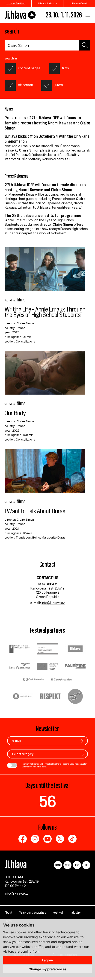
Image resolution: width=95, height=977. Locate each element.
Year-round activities (32, 912)
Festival (58, 912)
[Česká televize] (33, 680)
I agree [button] (47, 960)
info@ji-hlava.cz (53, 602)
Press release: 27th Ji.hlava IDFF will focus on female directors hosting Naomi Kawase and (47, 122)
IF (86, 865)
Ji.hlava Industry (47, 3)
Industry (75, 912)
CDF (67, 865)
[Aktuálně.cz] (22, 697)
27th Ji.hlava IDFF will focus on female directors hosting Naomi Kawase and (45, 187)
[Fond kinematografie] (47, 649)
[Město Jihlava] (75, 649)
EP (77, 865)
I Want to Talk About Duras (35, 511)
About (8, 912)
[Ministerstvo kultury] (19, 649)
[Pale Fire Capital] (75, 667)
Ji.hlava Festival (15, 3)
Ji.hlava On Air (79, 3)
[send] (81, 741)
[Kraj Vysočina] (19, 667)
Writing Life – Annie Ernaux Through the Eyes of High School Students (45, 312)
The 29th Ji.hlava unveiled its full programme (43, 215)
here (44, 767)
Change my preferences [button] (47, 969)
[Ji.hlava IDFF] (20, 15)
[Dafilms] (75, 697)
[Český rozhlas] (61, 680)
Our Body (15, 413)
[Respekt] (50, 697)
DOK (58, 865)
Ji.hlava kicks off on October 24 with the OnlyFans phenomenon (47, 138)
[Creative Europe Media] (47, 667)
